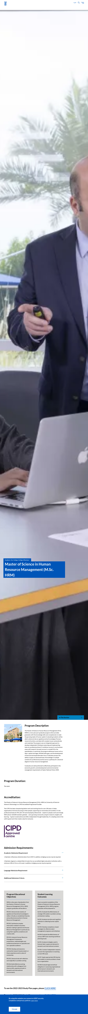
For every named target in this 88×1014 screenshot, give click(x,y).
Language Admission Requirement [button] (15, 870)
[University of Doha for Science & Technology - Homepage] (5, 4)
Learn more (34, 1000)
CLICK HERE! (50, 988)
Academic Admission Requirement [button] (16, 853)
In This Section (64, 717)
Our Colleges (14, 560)
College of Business (24, 560)
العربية (75, 2)
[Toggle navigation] (82, 3)
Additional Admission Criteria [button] (14, 878)
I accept (14, 1009)
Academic (7, 560)
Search (79, 2)
